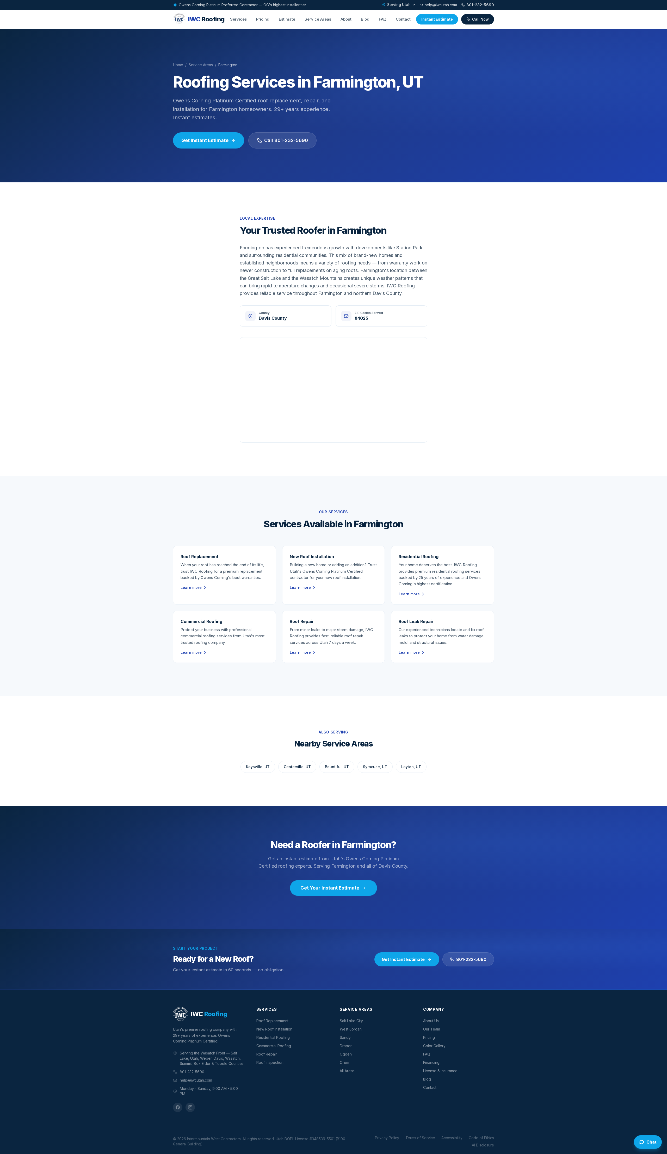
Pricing (262, 19)
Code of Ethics (481, 1138)
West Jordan (351, 1029)
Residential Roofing (273, 1037)
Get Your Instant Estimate (329, 888)
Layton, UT (411, 766)
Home (178, 65)
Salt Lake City (351, 1021)
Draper (346, 1046)
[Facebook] (177, 1107)
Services (238, 19)
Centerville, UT (297, 766)
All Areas (347, 1071)
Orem (344, 1062)
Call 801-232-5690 (286, 140)
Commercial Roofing (273, 1046)
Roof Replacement (272, 1021)
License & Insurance (440, 1071)
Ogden (346, 1054)
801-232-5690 (480, 5)
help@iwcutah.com (441, 5)
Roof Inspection (269, 1062)
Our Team (431, 1029)
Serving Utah (399, 4)
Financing (431, 1062)
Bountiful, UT (337, 766)
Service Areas (318, 19)
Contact (403, 19)
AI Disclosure (483, 1145)
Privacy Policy (387, 1138)
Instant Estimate (437, 19)
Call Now (480, 19)
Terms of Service (420, 1138)
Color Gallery (434, 1046)
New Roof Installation (274, 1029)
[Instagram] (190, 1107)
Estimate (287, 19)
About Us (431, 1021)
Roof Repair (266, 1054)
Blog (365, 19)
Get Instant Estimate (204, 140)
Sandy (345, 1037)
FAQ (382, 19)
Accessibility (451, 1138)
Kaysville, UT (258, 766)
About (346, 19)
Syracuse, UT (375, 766)
